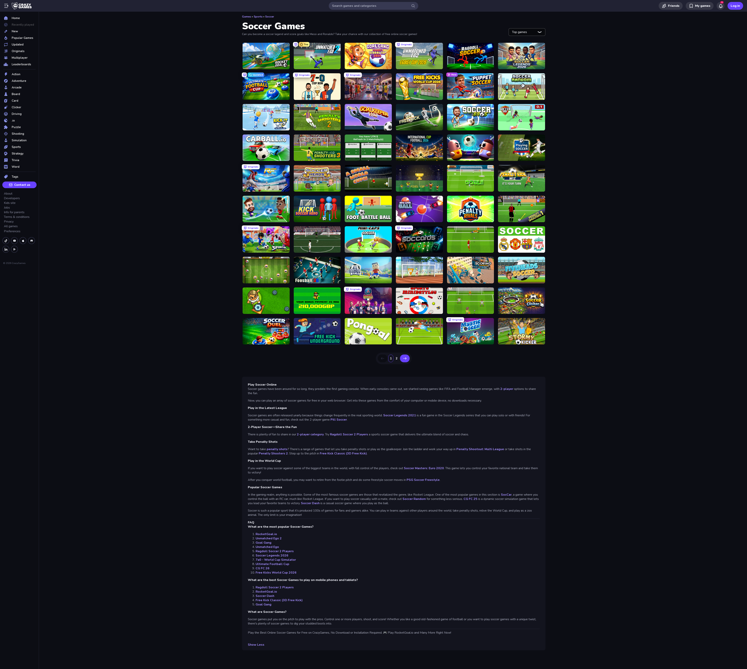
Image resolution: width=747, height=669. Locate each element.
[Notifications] (720, 6)
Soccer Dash (310, 503)
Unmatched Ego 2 (269, 538)
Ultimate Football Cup (272, 564)
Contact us (22, 185)
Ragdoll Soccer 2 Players (349, 434)
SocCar (506, 495)
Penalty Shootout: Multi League (480, 449)
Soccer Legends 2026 (272, 555)
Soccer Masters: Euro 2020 (424, 468)
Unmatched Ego (267, 547)
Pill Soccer (339, 419)
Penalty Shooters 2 (273, 453)
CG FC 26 (262, 568)
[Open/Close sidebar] (6, 5)
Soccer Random (414, 499)
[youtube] (14, 240)
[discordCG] (31, 240)
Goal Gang (263, 543)
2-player (506, 389)
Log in (735, 6)
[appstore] (22, 240)
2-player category (310, 434)
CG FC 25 (470, 499)
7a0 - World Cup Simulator (276, 560)
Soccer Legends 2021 (399, 415)
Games (246, 16)
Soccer (269, 16)
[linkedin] (5, 249)
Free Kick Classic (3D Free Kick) (343, 453)
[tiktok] (5, 240)
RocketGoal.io (266, 534)
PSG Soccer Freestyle (423, 480)
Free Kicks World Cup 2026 (276, 572)
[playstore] (14, 249)
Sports (258, 16)
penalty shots (277, 449)
